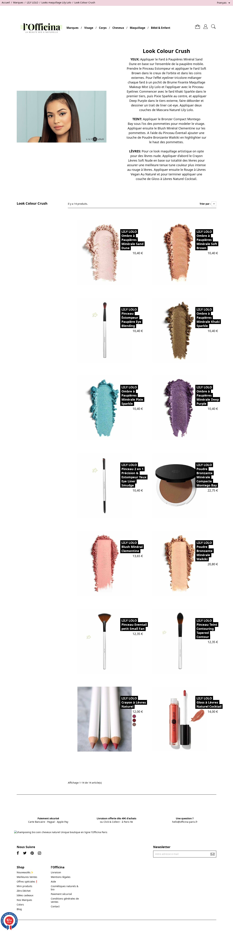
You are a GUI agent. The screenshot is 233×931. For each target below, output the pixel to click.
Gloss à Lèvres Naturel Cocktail (173, 179)
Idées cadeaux (25, 895)
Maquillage (137, 28)
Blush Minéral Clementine (176, 128)
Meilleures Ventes (27, 877)
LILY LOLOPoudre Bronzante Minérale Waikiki (204, 551)
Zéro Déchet (24, 890)
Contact (55, 906)
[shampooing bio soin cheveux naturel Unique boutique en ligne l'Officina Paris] (60, 832)
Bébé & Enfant (160, 28)
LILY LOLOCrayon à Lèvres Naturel (133, 702)
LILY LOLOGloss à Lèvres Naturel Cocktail (208, 702)
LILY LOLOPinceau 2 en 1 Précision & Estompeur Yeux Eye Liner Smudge (133, 475)
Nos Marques (24, 900)
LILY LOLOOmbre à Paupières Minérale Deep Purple (207, 395)
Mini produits (24, 886)
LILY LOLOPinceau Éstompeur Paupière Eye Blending (131, 317)
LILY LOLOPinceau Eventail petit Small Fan (134, 624)
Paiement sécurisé (61, 894)
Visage (88, 28)
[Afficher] (113, 252)
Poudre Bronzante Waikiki (160, 137)
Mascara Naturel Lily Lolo (174, 110)
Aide (53, 881)
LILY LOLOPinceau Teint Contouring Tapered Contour (206, 628)
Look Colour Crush (32, 203)
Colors (20, 904)
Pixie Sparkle (163, 96)
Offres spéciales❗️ (27, 881)
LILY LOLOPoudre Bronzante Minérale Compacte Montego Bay (206, 475)
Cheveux (118, 28)
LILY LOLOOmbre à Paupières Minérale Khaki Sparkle (208, 317)
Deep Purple (138, 101)
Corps (103, 28)
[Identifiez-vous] (205, 25)
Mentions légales (60, 877)
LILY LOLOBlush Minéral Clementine (132, 547)
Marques (72, 28)
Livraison (56, 872)
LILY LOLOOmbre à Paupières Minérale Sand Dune (132, 240)
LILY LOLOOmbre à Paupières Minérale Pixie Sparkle (132, 395)
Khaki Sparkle (185, 91)
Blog (19, 909)
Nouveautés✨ (25, 872)
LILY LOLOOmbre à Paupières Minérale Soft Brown (206, 240)
